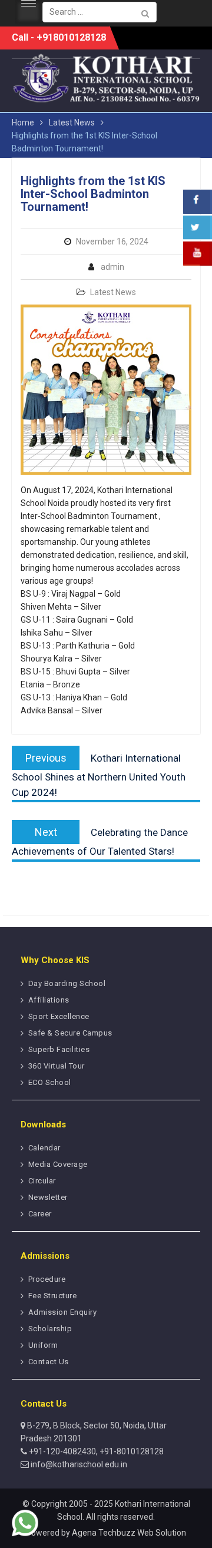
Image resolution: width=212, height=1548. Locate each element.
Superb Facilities (59, 1049)
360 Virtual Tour (56, 1065)
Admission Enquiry (62, 1312)
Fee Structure (52, 1295)
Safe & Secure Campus (70, 1032)
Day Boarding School (67, 983)
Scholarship (50, 1328)
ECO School (49, 1082)
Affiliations (48, 999)
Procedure (47, 1279)
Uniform (43, 1345)
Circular (42, 1180)
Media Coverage (58, 1164)
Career (40, 1213)
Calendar (44, 1147)
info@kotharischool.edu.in (78, 1464)
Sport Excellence (59, 1016)
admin (112, 267)
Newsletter (48, 1197)
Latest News (113, 292)
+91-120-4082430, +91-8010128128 (95, 1451)
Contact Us (48, 1361)
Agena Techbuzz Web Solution (129, 1532)
